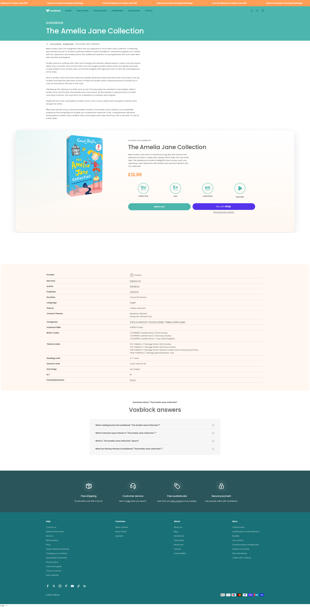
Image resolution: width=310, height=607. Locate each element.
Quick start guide (53, 566)
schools (149, 10)
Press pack (179, 540)
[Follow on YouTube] (72, 586)
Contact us (51, 527)
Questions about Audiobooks (245, 544)
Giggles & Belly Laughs (175, 322)
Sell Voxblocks (52, 575)
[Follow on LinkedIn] (84, 586)
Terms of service (53, 570)
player (68, 10)
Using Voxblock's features (57, 549)
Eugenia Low (135, 281)
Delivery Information (55, 531)
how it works (83, 10)
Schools (177, 549)
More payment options (223, 212)
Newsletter (179, 536)
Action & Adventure (138, 322)
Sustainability (180, 553)
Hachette (134, 291)
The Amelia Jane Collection (167, 147)
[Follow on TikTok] (78, 586)
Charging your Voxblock (56, 553)
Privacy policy (52, 562)
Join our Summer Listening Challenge (53, 3)
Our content (237, 540)
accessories (134, 10)
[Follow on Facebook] (47, 586)
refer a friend (176, 501)
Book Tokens (121, 531)
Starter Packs (238, 527)
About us (178, 527)
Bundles (235, 536)
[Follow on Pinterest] (66, 586)
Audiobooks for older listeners (245, 531)
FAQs (48, 544)
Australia (119, 536)
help (128, 501)
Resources (178, 544)
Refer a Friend (121, 527)
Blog (176, 531)
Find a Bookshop (239, 553)
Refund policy (52, 540)
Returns (49, 536)
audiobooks (117, 10)
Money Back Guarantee (56, 557)
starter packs (100, 10)
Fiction (133, 380)
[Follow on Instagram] (60, 586)
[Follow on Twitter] (53, 586)
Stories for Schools (240, 549)
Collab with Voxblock (241, 557)
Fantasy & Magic (156, 322)
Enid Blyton (135, 286)
